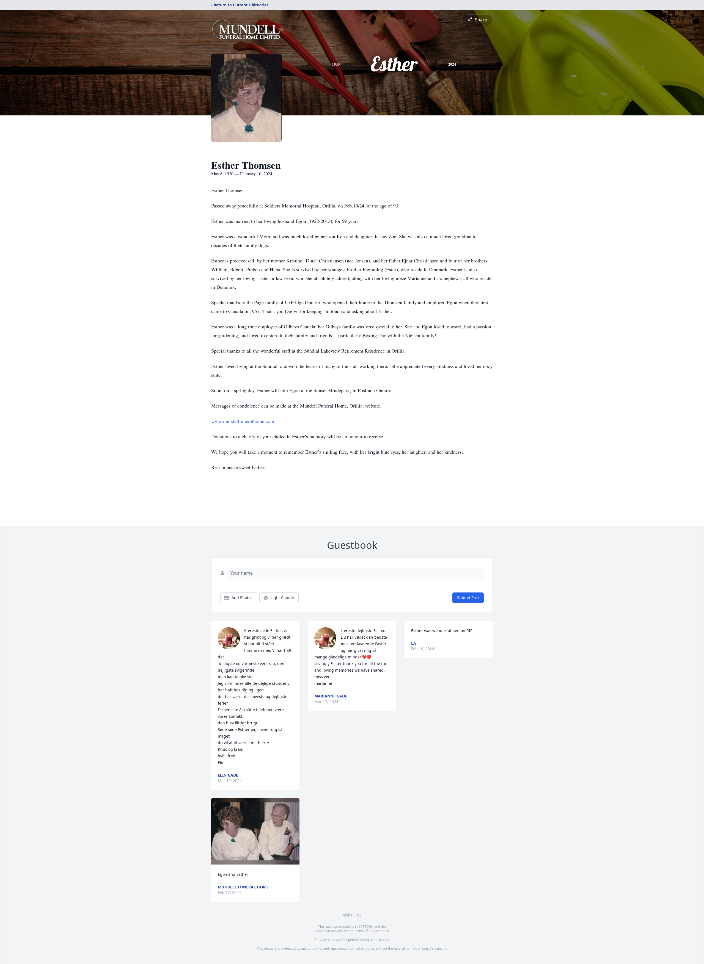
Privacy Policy (336, 931)
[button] (255, 831)
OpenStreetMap (358, 939)
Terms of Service (367, 931)
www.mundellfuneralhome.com (242, 421)
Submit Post (468, 597)
